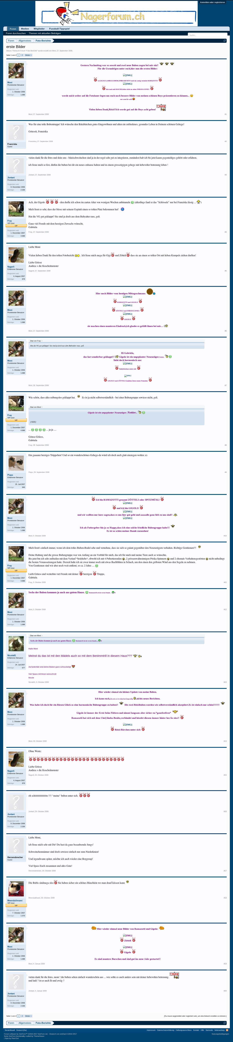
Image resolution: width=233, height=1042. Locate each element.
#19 (225, 964)
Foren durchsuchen (16, 33)
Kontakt (196, 1030)
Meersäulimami (15, 900)
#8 (226, 445)
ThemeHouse (39, 1036)
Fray (9, 221)
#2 (226, 141)
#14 (225, 741)
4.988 (23, 236)
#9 (226, 472)
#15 (225, 775)
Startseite (209, 1030)
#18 (225, 898)
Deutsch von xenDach (63, 1034)
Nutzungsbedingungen (220, 1034)
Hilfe (202, 1030)
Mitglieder (39, 28)
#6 (226, 331)
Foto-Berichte (31, 51)
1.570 (23, 916)
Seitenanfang (219, 1030)
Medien (25, 28)
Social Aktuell (10, 1030)
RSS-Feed (227, 1030)
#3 (226, 175)
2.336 (23, 190)
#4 (226, 232)
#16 (225, 811)
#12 (225, 609)
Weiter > (28, 55)
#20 (225, 991)
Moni (54, 51)
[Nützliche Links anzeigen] (225, 41)
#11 (225, 582)
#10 (225, 536)
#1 (226, 114)
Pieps (10, 475)
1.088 (23, 95)
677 (23, 668)
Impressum (151, 1030)
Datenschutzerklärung (165, 1030)
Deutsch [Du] (21, 1030)
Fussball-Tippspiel (59, 28)
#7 (226, 385)
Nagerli (10, 267)
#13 (225, 682)
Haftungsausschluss (184, 1030)
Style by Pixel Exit (12, 1038)
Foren (13, 29)
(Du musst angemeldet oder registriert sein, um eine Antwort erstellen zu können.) (195, 1016)
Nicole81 (11, 655)
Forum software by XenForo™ (26, 1034)
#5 (226, 271)
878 (23, 279)
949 (23, 487)
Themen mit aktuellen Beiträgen (45, 33)
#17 (225, 871)
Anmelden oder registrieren (212, 2)
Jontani (11, 177)
